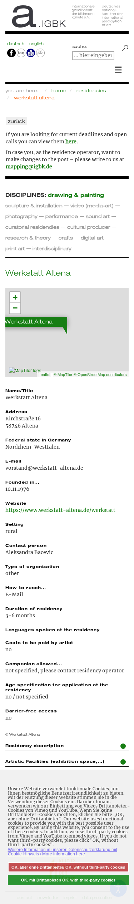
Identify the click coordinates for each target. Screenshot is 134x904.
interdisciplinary (52, 248)
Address (16, 411)
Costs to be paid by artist (39, 642)
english (36, 43)
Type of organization (32, 566)
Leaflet (44, 374)
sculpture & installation (34, 205)
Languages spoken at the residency (52, 629)
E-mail (13, 460)
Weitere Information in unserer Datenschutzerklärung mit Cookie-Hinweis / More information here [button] (62, 851)
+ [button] (15, 297)
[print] (40, 52)
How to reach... (25, 587)
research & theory (28, 237)
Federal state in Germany (38, 439)
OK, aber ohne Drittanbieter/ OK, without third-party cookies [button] (68, 867)
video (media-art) (92, 205)
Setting (14, 524)
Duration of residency (33, 608)
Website (15, 502)
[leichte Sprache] (30, 52)
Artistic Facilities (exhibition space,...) (55, 761)
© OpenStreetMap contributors (100, 374)
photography (21, 216)
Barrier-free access (31, 710)
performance (61, 216)
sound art (98, 216)
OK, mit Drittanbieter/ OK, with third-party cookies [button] (68, 880)
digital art (92, 237)
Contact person (25, 545)
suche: (80, 46)
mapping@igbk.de (29, 166)
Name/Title (19, 390)
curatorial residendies (32, 227)
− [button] (15, 307)
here (70, 141)
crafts (66, 237)
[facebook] (11, 52)
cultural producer (88, 227)
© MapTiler (63, 374)
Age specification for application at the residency (56, 687)
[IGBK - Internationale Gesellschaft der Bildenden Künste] (67, 19)
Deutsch (16, 43)
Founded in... (22, 481)
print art (15, 248)
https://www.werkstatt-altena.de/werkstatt (60, 510)
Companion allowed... (33, 663)
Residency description (34, 745)
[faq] (20, 52)
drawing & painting (76, 194)
